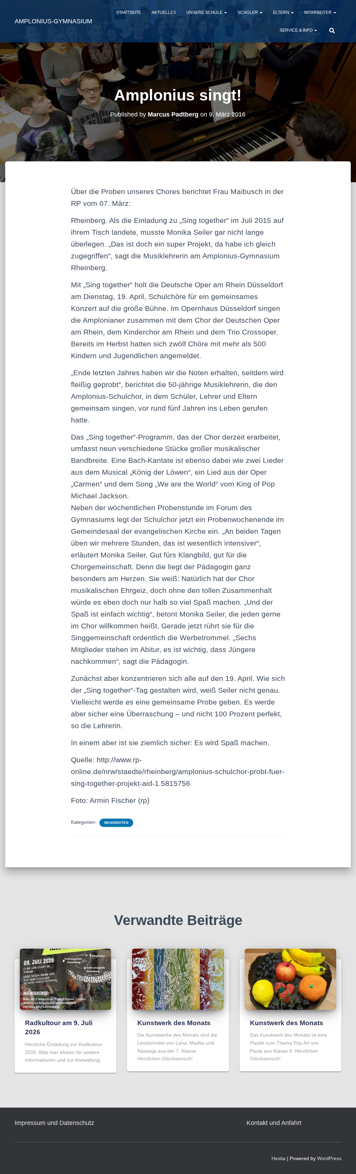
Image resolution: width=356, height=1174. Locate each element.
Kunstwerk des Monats (174, 1023)
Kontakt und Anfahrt (273, 1122)
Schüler (248, 12)
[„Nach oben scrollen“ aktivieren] (342, 1160)
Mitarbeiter (318, 12)
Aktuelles (164, 12)
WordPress (329, 1158)
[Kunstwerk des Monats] (178, 979)
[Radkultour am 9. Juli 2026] (65, 979)
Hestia (278, 1158)
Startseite (128, 12)
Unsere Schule (205, 12)
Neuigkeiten (116, 823)
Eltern (281, 12)
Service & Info (297, 30)
